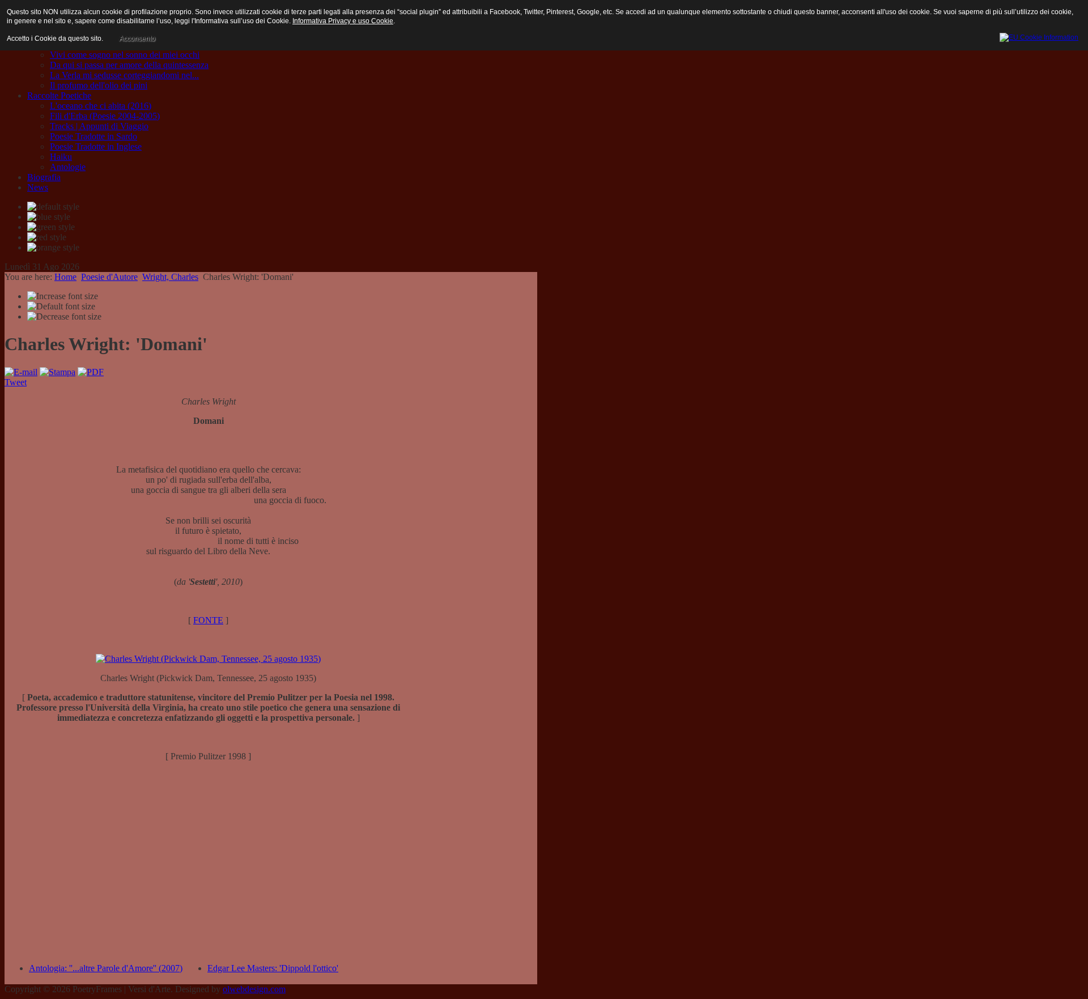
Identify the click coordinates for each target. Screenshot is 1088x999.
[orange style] (53, 248)
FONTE (208, 620)
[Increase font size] (62, 296)
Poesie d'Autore (109, 277)
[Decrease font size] (64, 317)
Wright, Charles (170, 277)
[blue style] (48, 217)
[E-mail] (21, 372)
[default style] (53, 207)
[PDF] (91, 372)
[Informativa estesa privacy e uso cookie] (1039, 36)
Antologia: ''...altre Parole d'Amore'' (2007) (105, 968)
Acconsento (137, 38)
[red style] (46, 237)
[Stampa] (57, 372)
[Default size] (61, 306)
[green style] (51, 227)
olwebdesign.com (254, 989)
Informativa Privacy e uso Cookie (342, 21)
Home (65, 277)
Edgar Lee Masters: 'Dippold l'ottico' (272, 968)
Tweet (16, 382)
